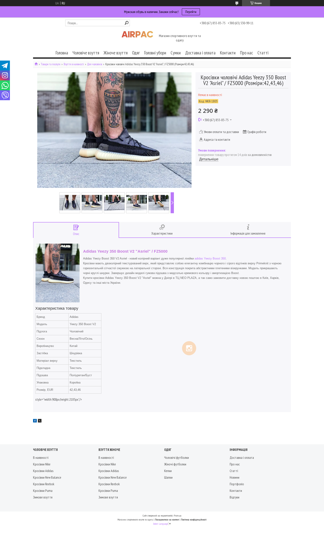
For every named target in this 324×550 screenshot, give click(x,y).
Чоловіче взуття (86, 53)
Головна (62, 53)
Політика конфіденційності (194, 519)
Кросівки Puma (42, 490)
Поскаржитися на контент (167, 519)
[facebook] (35, 421)
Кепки (168, 471)
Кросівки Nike (41, 464)
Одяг (136, 53)
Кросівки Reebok (43, 484)
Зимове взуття (42, 497)
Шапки (168, 477)
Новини (234, 477)
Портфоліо (237, 484)
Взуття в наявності (74, 64)
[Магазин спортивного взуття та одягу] (137, 38)
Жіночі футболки (175, 464)
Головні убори (155, 53)
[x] (39, 421)
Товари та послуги (50, 64)
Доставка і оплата (200, 53)
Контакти (228, 53)
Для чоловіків (94, 64)
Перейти (190, 11)
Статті (262, 53)
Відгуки (234, 497)
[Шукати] (126, 23)
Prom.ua (177, 515)
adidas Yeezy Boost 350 (210, 258)
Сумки (176, 53)
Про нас (246, 53)
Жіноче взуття (116, 53)
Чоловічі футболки (176, 457)
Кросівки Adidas (43, 471)
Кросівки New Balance (47, 477)
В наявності (40, 457)
